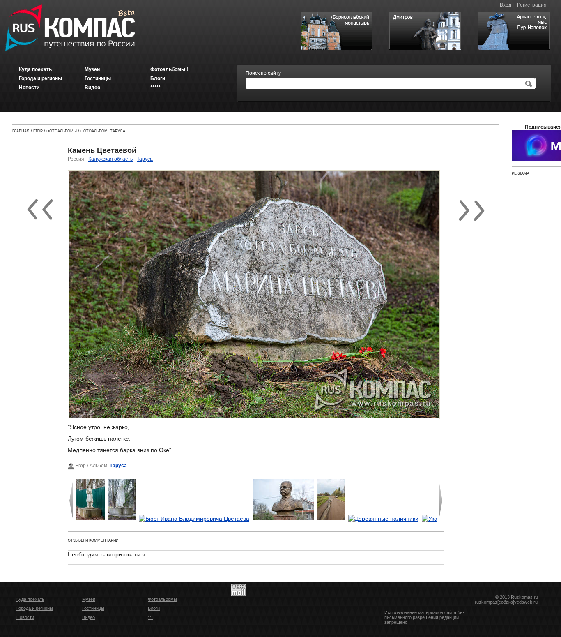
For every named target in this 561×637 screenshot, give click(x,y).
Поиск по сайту (263, 73)
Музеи (88, 599)
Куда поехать (30, 599)
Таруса (145, 159)
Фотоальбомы (61, 131)
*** (150, 617)
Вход (505, 5)
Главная (21, 131)
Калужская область (110, 159)
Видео (88, 617)
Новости (25, 617)
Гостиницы (93, 608)
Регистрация (532, 5)
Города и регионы (34, 608)
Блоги (154, 608)
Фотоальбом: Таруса (102, 131)
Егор (38, 131)
